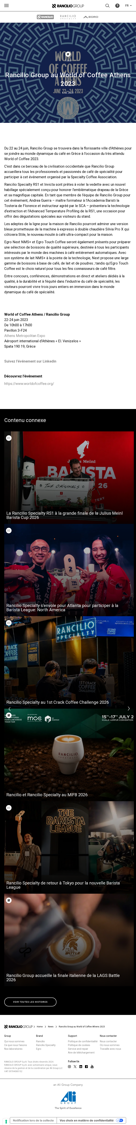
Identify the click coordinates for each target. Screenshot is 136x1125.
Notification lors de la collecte (33, 1120)
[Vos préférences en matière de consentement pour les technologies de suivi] (6, 1121)
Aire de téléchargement (81, 1052)
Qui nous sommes (14, 1041)
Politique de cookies (79, 1045)
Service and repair (78, 1048)
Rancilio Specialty (46, 1045)
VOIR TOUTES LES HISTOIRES (30, 1002)
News (50, 1026)
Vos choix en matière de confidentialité (87, 1120)
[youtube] (92, 1066)
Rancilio (40, 1041)
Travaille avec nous (110, 1048)
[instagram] (69, 1066)
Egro (38, 1048)
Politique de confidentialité (83, 1041)
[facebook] (86, 1066)
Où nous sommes (110, 1045)
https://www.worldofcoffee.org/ (29, 384)
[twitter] (75, 1066)
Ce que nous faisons (15, 1045)
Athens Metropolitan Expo (24, 336)
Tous (68, 60)
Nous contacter (108, 1041)
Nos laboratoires (13, 1048)
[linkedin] (80, 1066)
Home (40, 1026)
